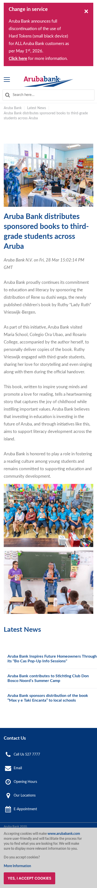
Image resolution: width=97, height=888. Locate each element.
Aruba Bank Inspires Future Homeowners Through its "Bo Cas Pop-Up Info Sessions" (52, 658)
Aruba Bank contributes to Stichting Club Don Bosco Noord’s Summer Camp (48, 678)
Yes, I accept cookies (29, 878)
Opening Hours (25, 782)
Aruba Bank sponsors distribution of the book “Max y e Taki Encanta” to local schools (47, 698)
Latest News (36, 108)
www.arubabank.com (64, 834)
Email (18, 768)
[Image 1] (48, 81)
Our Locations (25, 795)
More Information (17, 866)
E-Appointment (25, 809)
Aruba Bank (13, 108)
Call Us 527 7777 (27, 754)
